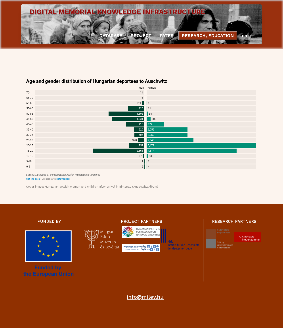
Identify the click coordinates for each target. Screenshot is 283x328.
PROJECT (140, 35)
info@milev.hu (145, 297)
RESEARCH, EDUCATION (208, 35)
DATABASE (110, 35)
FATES (167, 35)
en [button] (245, 35)
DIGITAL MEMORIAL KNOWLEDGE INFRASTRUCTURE (117, 12)
